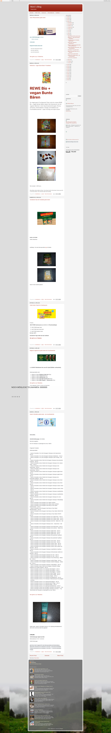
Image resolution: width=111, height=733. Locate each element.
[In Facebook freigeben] (59, 59)
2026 (68, 16)
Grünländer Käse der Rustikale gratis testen (40, 199)
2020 (68, 67)
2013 (68, 78)
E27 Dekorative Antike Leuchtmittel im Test (42, 715)
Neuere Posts (33, 655)
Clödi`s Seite (37, 12)
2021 (68, 66)
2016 (68, 73)
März (69, 59)
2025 (68, 18)
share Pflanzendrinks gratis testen (37, 17)
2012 (68, 79)
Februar (69, 61)
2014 (68, 76)
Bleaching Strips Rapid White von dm (41, 668)
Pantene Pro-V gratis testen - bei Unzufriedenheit (74, 56)
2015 (68, 75)
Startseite (31, 12)
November (70, 24)
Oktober (69, 25)
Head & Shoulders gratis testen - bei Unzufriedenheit (42, 414)
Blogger (61, 728)
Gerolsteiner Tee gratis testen (73, 49)
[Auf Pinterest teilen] (60, 59)
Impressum (44, 12)
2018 (68, 70)
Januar (69, 62)
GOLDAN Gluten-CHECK (39, 674)
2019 (68, 69)
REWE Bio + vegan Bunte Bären (41, 92)
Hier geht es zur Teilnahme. (36, 56)
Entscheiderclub (51, 12)
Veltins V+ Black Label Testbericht (41, 698)
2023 (68, 21)
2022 (68, 64)
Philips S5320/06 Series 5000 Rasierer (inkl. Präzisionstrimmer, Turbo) (43, 693)
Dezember (70, 22)
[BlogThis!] (57, 59)
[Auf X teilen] (58, 59)
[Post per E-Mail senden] (54, 59)
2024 (68, 19)
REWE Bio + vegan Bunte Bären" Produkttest (40, 65)
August (69, 28)
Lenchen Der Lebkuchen (72, 57)
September (70, 27)
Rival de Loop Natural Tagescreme (41, 680)
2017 (68, 72)
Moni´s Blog (35, 7)
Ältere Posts (60, 655)
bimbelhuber (33, 662)
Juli (69, 30)
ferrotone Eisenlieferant (39, 709)
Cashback (58, 12)
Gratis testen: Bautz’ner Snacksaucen (38, 305)
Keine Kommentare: (48, 59)
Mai (69, 33)
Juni (69, 31)
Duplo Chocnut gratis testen (73, 53)
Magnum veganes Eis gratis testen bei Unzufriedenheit (42, 350)
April (69, 34)
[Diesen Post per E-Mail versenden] (55, 59)
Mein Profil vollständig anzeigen (35, 663)
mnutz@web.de (68, 111)
